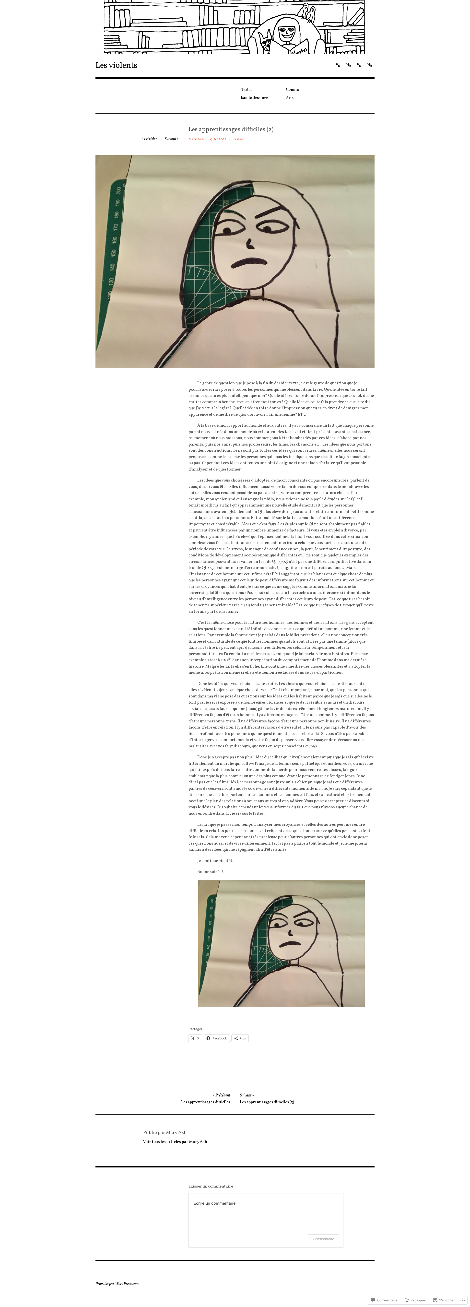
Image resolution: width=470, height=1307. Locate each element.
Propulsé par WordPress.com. (117, 1284)
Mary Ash (196, 139)
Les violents (116, 65)
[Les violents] (235, 27)
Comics (292, 90)
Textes (246, 90)
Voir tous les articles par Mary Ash (175, 1142)
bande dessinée (254, 98)
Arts (290, 98)
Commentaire (323, 1239)
